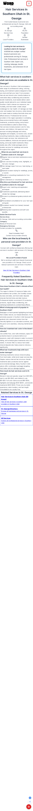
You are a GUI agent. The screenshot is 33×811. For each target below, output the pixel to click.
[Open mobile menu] (29, 3)
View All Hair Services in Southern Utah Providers (16, 271)
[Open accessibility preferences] (28, 806)
